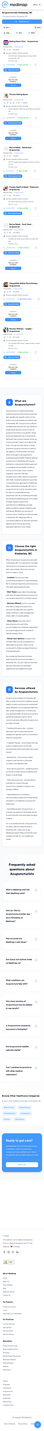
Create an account (9, 1307)
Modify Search (24, 22)
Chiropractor (7, 1388)
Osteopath (6, 1384)
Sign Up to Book (13, 70)
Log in (5, 1310)
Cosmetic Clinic (8, 1405)
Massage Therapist (9, 1360)
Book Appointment (14, 123)
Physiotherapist (8, 1363)
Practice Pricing (8, 1334)
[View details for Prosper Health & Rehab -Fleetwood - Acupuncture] (22, 202)
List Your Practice (9, 1324)
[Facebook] (4, 1252)
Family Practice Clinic (10, 1346)
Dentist (5, 1381)
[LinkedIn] (17, 1252)
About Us (6, 1282)
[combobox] (8, 33)
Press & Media (7, 1285)
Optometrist (7, 1370)
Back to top (22, 1165)
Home (5, 1278)
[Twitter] (13, 1252)
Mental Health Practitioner (12, 1356)
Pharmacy (6, 1353)
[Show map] (37, 1424)
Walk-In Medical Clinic (10, 1349)
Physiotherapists (9, 1113)
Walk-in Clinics (9, 1107)
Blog (4, 1288)
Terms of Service (9, 1424)
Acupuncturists (18, 47)
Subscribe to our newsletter (12, 1314)
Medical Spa (7, 1402)
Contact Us (7, 1295)
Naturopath (7, 1395)
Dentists (7, 1119)
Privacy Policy (22, 1424)
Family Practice (24, 1107)
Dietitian (6, 1366)
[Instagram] (8, 1252)
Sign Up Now (7, 1327)
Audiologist (7, 1398)
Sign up (13, 85)
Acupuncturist (7, 1391)
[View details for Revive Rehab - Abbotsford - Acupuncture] (22, 164)
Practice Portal (8, 1331)
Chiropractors (25, 1113)
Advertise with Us (9, 1292)
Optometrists (19, 1119)
